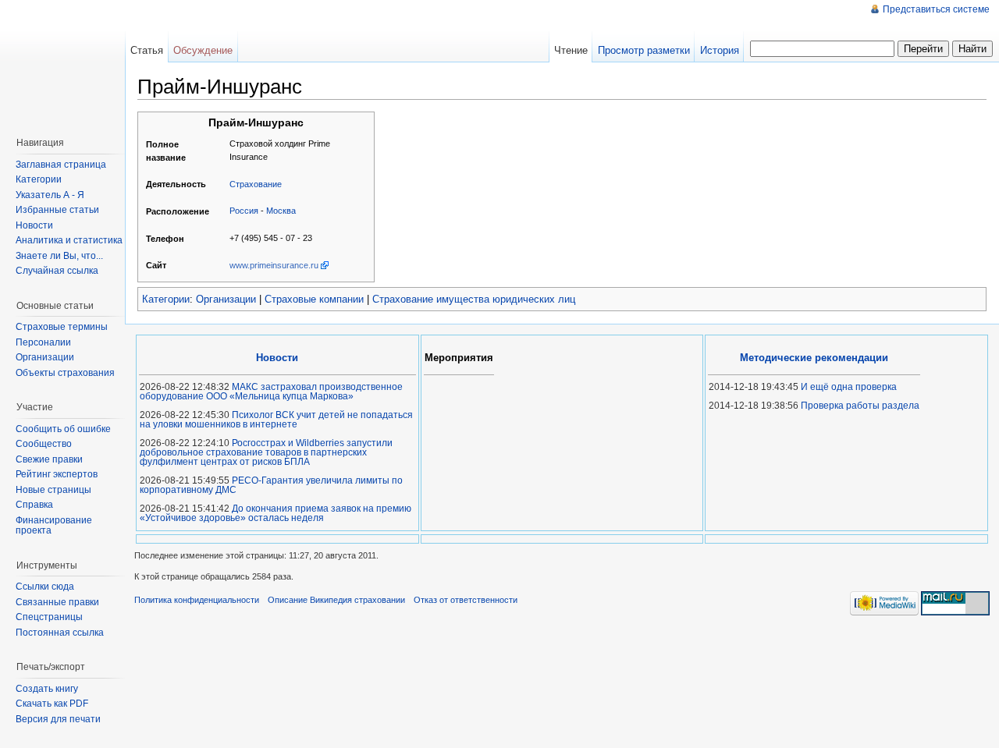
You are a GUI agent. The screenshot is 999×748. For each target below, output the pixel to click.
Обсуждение (203, 50)
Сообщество (44, 443)
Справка (34, 504)
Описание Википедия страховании (336, 599)
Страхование (255, 184)
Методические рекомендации (814, 357)
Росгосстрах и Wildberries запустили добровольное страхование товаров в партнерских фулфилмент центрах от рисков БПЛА (266, 452)
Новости (34, 225)
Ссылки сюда (45, 586)
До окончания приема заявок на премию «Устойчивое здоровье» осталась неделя (275, 513)
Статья (146, 50)
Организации (226, 299)
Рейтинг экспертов (57, 474)
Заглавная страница (61, 164)
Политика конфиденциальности (196, 599)
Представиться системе (936, 9)
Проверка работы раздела (860, 405)
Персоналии (43, 342)
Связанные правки (57, 602)
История (719, 50)
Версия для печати (58, 719)
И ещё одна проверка (849, 386)
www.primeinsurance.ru (273, 265)
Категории (166, 299)
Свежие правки (49, 459)
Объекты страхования (65, 372)
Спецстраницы (49, 617)
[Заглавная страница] (66, 62)
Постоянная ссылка (60, 632)
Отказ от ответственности (465, 599)
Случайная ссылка (57, 270)
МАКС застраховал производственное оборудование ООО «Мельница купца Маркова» (271, 391)
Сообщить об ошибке (63, 429)
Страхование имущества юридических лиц (473, 299)
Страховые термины (62, 326)
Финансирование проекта (54, 526)
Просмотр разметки (644, 50)
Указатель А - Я (50, 195)
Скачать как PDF (52, 703)
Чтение (571, 50)
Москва (281, 210)
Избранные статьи (57, 209)
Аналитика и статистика (69, 240)
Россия (243, 210)
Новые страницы (53, 489)
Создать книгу (47, 688)
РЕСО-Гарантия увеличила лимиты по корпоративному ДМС (271, 485)
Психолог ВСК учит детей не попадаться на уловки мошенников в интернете (276, 419)
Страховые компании (314, 299)
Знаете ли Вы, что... (59, 255)
